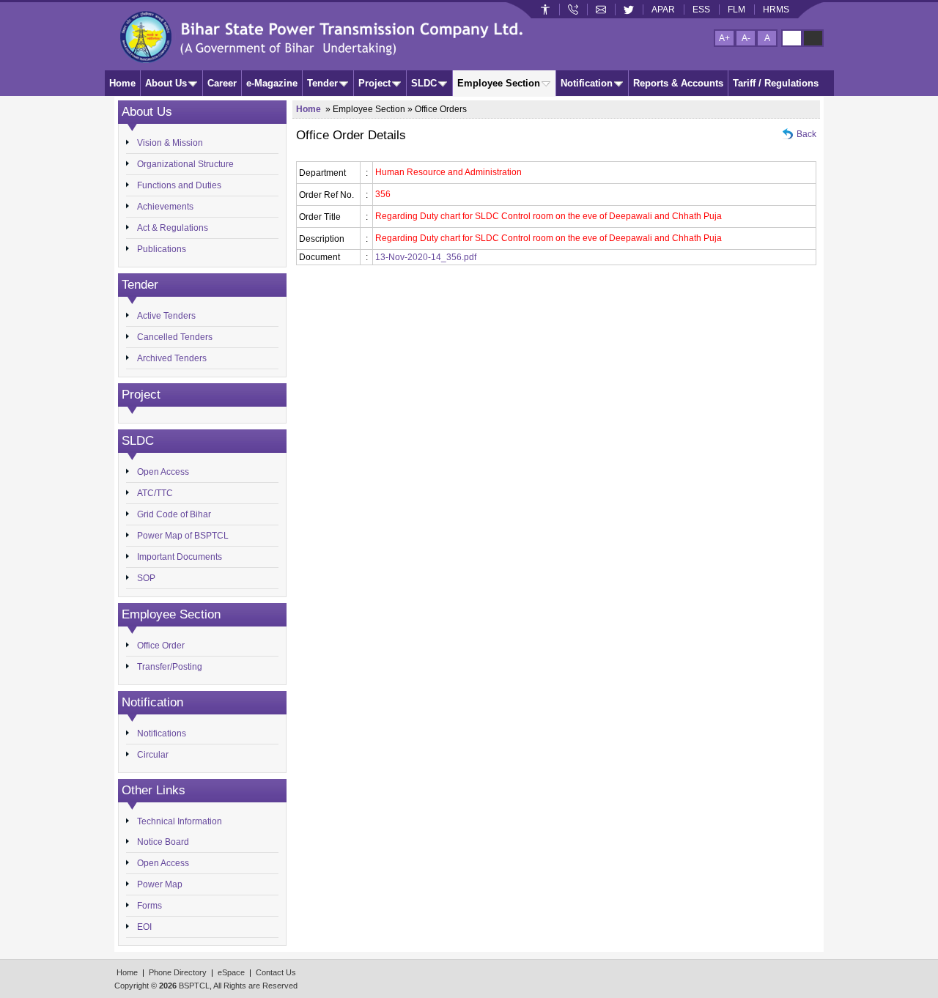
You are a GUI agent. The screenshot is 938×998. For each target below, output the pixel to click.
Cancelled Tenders (175, 337)
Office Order (161, 645)
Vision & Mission (170, 143)
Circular (153, 755)
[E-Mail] (601, 9)
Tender (322, 83)
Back (806, 134)
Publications (161, 249)
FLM (736, 9)
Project (374, 83)
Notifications (161, 733)
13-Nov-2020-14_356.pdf (425, 257)
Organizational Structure (185, 164)
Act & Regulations (172, 228)
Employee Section (498, 83)
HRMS (776, 9)
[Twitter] (629, 9)
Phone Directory (178, 972)
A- (746, 38)
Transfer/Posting (169, 667)
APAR (663, 9)
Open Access (163, 472)
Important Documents (179, 557)
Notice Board (163, 842)
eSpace (231, 972)
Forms (149, 906)
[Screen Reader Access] (545, 9)
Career (222, 83)
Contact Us (276, 972)
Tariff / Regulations (776, 83)
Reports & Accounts (678, 83)
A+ (724, 38)
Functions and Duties (179, 185)
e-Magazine (272, 83)
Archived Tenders (172, 358)
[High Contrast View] (813, 38)
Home (122, 83)
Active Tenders (166, 316)
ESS (701, 9)
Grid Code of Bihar (174, 514)
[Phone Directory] (573, 9)
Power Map (159, 884)
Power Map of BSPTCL (183, 536)
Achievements (165, 207)
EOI (144, 927)
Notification (587, 83)
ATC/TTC (155, 493)
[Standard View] (791, 38)
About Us (166, 83)
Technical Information (179, 821)
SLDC (424, 83)
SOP (146, 578)
